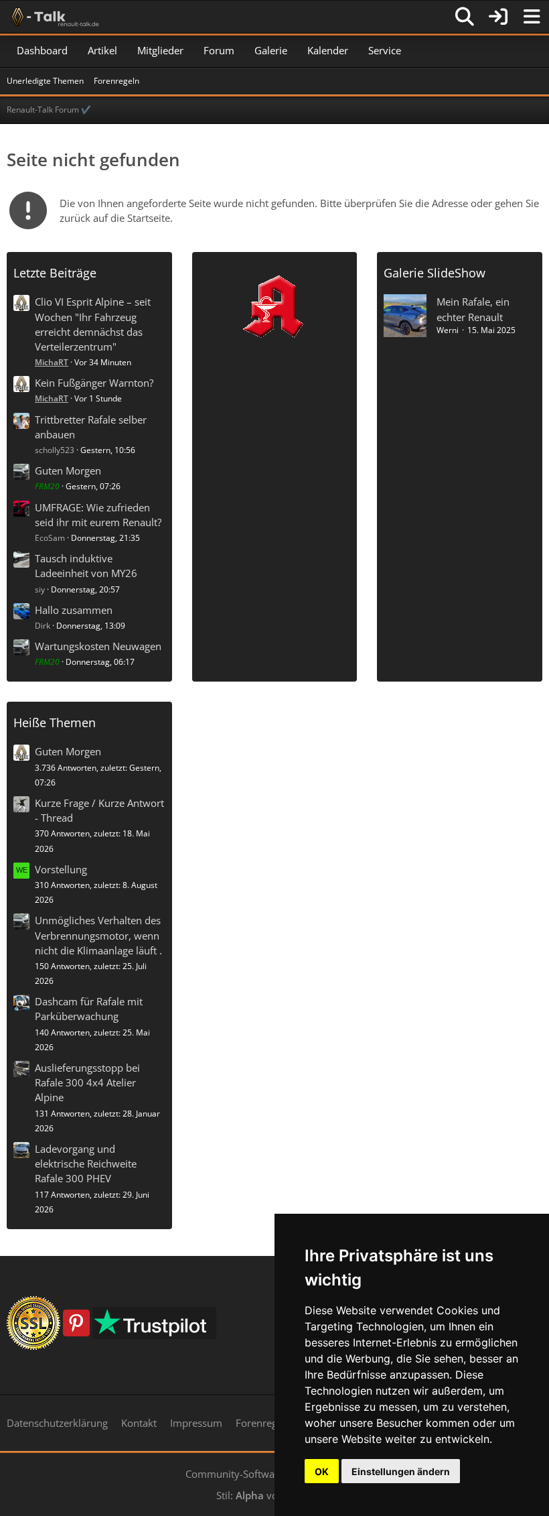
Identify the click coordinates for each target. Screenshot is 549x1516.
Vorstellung (61, 869)
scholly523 (54, 450)
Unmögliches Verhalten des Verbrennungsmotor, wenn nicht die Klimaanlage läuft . (98, 934)
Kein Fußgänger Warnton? (94, 382)
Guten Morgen (68, 470)
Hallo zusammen (73, 610)
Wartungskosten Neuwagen (98, 646)
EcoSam (50, 538)
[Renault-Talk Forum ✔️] (53, 16)
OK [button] (322, 1471)
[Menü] (531, 16)
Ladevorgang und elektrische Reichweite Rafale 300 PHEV (86, 1163)
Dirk (42, 625)
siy (40, 589)
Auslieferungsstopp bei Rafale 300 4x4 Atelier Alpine (87, 1082)
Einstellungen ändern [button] (400, 1471)
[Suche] (464, 16)
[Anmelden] (498, 17)
